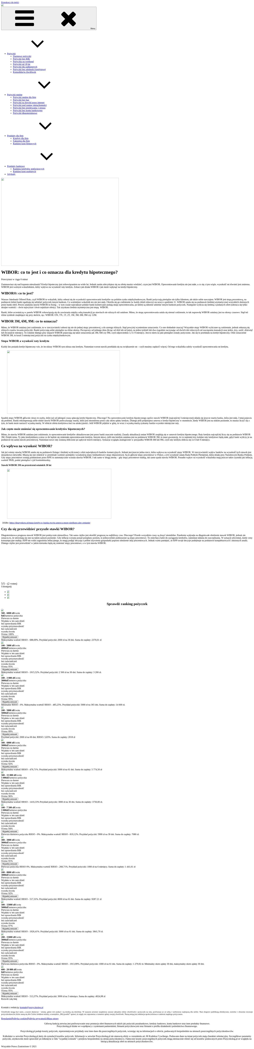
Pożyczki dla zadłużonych (25, 67)
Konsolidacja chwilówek (24, 72)
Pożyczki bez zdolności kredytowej (29, 69)
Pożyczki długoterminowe (25, 113)
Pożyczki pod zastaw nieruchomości (30, 105)
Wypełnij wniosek (9, 637)
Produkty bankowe (16, 166)
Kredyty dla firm (20, 138)
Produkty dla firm (15, 135)
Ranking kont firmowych (24, 143)
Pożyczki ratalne (14, 94)
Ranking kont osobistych (24, 171)
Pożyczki (11, 53)
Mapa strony (53, 1018)
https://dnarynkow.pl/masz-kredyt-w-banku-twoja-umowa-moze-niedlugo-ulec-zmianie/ (49, 522)
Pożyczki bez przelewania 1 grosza (29, 108)
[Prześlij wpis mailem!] (8, 597)
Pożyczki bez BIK (21, 59)
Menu (93, 28)
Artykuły (11, 174)
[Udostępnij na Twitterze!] (8, 594)
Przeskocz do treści (10, 2)
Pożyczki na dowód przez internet (28, 102)
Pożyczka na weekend (23, 61)
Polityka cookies (19, 1018)
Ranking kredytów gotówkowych (28, 169)
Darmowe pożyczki (22, 56)
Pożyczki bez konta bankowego (27, 110)
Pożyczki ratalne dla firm (24, 97)
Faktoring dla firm (21, 141)
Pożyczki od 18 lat (21, 64)
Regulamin (6, 1018)
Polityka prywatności (37, 1018)
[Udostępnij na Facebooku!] (8, 592)
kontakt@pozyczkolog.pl (31, 1007)
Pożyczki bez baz (21, 100)
